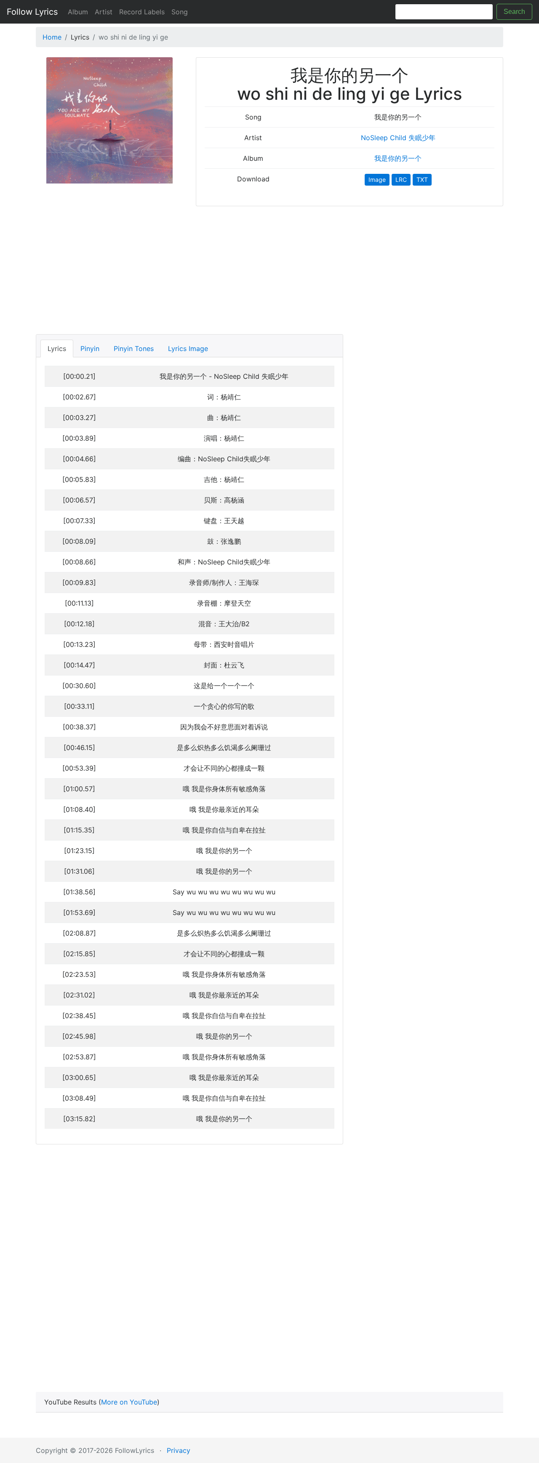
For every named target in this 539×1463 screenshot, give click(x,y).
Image (377, 179)
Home (52, 37)
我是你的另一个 (398, 158)
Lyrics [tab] (57, 348)
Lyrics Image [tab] (188, 348)
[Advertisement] (269, 267)
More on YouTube (129, 1402)
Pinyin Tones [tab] (134, 348)
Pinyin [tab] (89, 348)
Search (514, 11)
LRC (401, 179)
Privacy (178, 1450)
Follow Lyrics (32, 12)
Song (179, 12)
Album (78, 12)
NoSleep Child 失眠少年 (398, 137)
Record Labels (142, 12)
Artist (103, 12)
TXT (422, 179)
